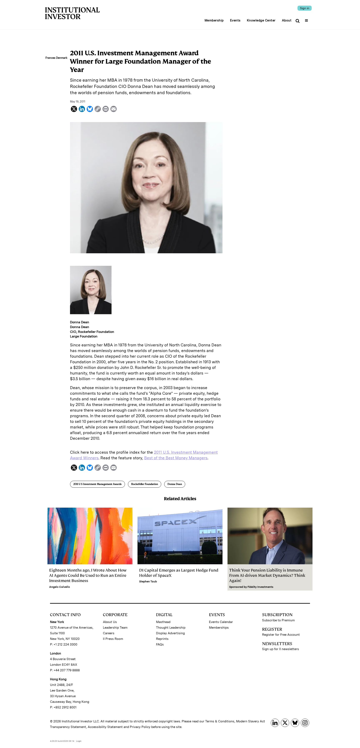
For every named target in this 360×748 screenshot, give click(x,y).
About (287, 20)
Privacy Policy (140, 727)
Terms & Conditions (219, 721)
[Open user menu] (307, 19)
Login (78, 741)
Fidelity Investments (260, 586)
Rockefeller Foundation (144, 484)
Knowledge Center (261, 20)
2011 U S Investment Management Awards (97, 484)
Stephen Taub (148, 581)
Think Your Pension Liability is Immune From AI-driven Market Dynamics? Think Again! (267, 575)
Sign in (304, 8)
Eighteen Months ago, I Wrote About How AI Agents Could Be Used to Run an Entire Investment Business (87, 575)
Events (235, 20)
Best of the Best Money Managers (176, 458)
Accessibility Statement (105, 727)
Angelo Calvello (59, 586)
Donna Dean (175, 484)
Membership (214, 20)
